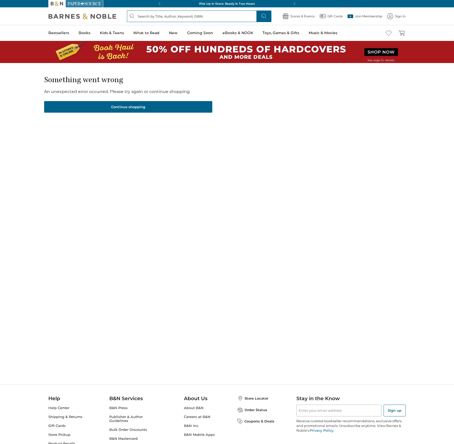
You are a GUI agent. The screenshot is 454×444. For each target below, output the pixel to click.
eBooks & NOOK (238, 32)
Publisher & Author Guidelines (126, 419)
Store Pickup (59, 435)
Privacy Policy (321, 430)
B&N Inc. (191, 426)
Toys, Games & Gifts (280, 32)
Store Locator (256, 398)
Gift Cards (57, 426)
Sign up (394, 410)
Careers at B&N (197, 417)
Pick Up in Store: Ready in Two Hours (227, 4)
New (173, 32)
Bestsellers (58, 32)
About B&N (194, 408)
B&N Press (118, 408)
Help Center (58, 408)
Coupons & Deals (259, 421)
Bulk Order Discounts (128, 430)
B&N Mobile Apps (199, 435)
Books (84, 32)
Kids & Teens (112, 32)
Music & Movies (323, 32)
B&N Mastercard (123, 439)
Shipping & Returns (65, 417)
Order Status (256, 410)
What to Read (146, 32)
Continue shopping (128, 107)
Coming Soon (200, 32)
